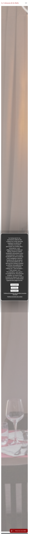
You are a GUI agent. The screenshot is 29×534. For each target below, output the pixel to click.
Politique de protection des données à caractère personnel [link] (15, 293)
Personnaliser (14, 290)
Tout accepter (14, 284)
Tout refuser (14, 287)
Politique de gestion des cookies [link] (14, 296)
